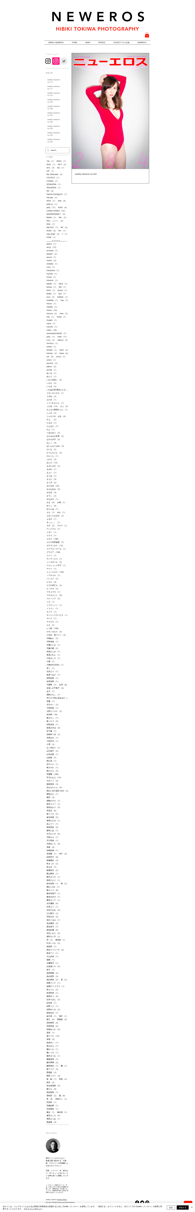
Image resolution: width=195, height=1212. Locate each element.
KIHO (63, 207)
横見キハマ (54, 900)
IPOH (51, 201)
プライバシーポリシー (33, 1208)
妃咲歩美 (53, 724)
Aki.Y (62, 164)
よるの (52, 519)
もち (51, 512)
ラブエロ (53, 622)
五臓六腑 (53, 648)
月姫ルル (53, 837)
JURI (62, 201)
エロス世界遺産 (56, 542)
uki (51, 356)
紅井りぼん (54, 999)
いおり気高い (55, 380)
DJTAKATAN (54, 184)
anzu (52, 247)
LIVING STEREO (56, 211)
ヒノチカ (53, 588)
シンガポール (55, 562)
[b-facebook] (137, 1202)
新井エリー (54, 804)
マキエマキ (54, 592)
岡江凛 (52, 761)
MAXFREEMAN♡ (56, 214)
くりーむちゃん (56, 403)
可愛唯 (52, 684)
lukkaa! (63, 297)
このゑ (53, 406)
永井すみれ (54, 910)
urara (52, 360)
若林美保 (53, 1026)
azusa (52, 257)
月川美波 (53, 840)
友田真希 (53, 681)
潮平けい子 (54, 936)
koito (51, 290)
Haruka (52, 197)
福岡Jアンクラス (56, 986)
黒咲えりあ (54, 1119)
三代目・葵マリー (57, 635)
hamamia (53, 270)
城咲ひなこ (54, 694)
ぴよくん (53, 456)
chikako (53, 264)
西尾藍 (52, 1072)
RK (64, 227)
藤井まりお (54, 1056)
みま (51, 502)
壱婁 (51, 701)
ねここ (52, 443)
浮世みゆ (53, 916)
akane (52, 244)
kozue (63, 290)
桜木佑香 (53, 883)
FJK (51, 191)
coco (51, 267)
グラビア (54, 552)
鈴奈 (51, 1082)
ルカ (51, 625)
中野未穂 (53, 641)
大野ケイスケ (55, 711)
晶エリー (53, 824)
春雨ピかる (54, 820)
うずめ (52, 396)
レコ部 (53, 628)
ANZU (62, 161)
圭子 (51, 691)
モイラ (52, 612)
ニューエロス (56, 572)
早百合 (52, 810)
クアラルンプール (57, 549)
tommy (52, 353)
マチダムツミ (55, 595)
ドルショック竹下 (57, 565)
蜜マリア (53, 1069)
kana (63, 283)
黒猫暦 (52, 1122)
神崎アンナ (54, 983)
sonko (52, 346)
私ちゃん (53, 989)
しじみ (52, 413)
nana (51, 323)
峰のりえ (53, 771)
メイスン (53, 608)
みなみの (53, 499)
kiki (63, 287)
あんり (52, 376)
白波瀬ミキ (54, 966)
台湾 (63, 684)
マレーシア (54, 598)
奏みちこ (53, 718)
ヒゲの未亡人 (55, 585)
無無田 (52, 946)
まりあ (52, 476)
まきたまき (54, 466)
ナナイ (52, 568)
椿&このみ (54, 887)
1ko (51, 161)
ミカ (51, 602)
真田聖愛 (53, 973)
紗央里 (52, 1003)
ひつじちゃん (55, 453)
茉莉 (51, 1032)
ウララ (52, 535)
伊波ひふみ (54, 651)
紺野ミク (53, 1006)
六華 (51, 661)
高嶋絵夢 (53, 1105)
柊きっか (53, 863)
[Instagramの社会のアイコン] (56, 61)
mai (64, 300)
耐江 (51, 1019)
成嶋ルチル (54, 800)
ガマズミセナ (55, 545)
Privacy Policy (62, 1199)
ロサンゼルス (55, 631)
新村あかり (54, 807)
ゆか (61, 512)
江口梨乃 (53, 913)
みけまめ (53, 486)
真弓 (51, 969)
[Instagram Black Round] (147, 1202)
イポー (52, 532)
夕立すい (53, 704)
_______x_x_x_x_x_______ (58, 240)
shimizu (53, 343)
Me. (63, 217)
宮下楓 (52, 731)
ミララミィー (55, 605)
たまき (52, 423)
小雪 (51, 744)
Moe (51, 224)
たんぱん (53, 426)
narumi (52, 327)
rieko (62, 337)
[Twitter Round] (142, 1202)
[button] (147, 35)
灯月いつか (54, 943)
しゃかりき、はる (57, 416)
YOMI (52, 237)
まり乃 (52, 482)
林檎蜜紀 (53, 860)
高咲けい (61, 1099)
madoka (53, 300)
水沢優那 (53, 903)
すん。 (52, 419)
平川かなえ (54, 777)
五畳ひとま (54, 645)
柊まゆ (52, 867)
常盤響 (53, 774)
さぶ (64, 406)
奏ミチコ (53, 721)
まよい (52, 472)
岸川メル (53, 764)
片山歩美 (53, 956)
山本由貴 (53, 754)
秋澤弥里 (53, 993)
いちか (52, 383)
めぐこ (52, 506)
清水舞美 (53, 923)
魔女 (51, 1112)
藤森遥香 (53, 1059)
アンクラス (54, 529)
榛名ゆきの (54, 897)
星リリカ (53, 814)
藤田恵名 (53, 1066)
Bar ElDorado (55, 174)
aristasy (53, 250)
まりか (52, 479)
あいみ (52, 373)
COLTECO (53, 177)
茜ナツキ (53, 1036)
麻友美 (62, 1112)
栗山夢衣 (53, 873)
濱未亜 (60, 940)
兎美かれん (54, 655)
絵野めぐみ (54, 1009)
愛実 (51, 797)
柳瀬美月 (53, 870)
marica (52, 313)
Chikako (53, 181)
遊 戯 (52, 1079)
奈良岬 (53, 714)
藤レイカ (53, 1052)
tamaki (52, 350)
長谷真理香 (54, 1085)
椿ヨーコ (53, 890)
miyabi (52, 320)
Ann (51, 167)
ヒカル (52, 582)
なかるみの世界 (56, 436)
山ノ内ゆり (54, 747)
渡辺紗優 (53, 930)
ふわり (52, 459)
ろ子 (51, 525)
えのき (52, 399)
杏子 (63, 853)
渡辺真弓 (53, 926)
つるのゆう (54, 433)
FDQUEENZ (54, 187)
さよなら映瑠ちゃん (58, 409)
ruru (51, 340)
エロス (53, 539)
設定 (171, 1207)
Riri (62, 230)
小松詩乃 (53, 741)
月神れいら (54, 844)
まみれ (52, 469)
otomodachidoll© (57, 333)
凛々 (51, 668)
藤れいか (53, 1049)
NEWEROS (100, 17)
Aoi (61, 167)
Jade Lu (52, 204)
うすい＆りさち (56, 393)
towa (64, 353)
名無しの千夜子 (56, 688)
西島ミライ (54, 1076)
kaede (52, 283)
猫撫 (51, 960)
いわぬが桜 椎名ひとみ (58, 390)
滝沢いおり (54, 933)
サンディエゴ (55, 559)
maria (52, 310)
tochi (64, 350)
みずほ (52, 492)
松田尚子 (53, 857)
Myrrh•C (53, 227)
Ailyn (51, 164)
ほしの (53, 462)
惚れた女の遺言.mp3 (58, 791)
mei (51, 317)
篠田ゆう (53, 996)
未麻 (51, 847)
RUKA (52, 230)
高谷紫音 (53, 1109)
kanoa (52, 287)
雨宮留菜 (53, 1092)
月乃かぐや (54, 834)
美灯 (63, 1016)
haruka (52, 274)
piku (51, 337)
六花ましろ (54, 658)
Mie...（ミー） (55, 221)
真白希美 (53, 979)
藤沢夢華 (53, 1062)
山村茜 (52, 757)
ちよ (51, 429)
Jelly (52, 207)
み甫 (61, 502)
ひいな (52, 449)
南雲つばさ (54, 675)
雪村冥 (52, 1095)
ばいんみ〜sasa (56, 446)
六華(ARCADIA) (55, 665)
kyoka (52, 293)
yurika (52, 370)
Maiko (52, 217)
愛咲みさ (53, 794)
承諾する (182, 1207)
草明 (51, 1039)
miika (62, 317)
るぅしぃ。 (54, 522)
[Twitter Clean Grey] (64, 61)
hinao (52, 277)
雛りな (52, 1089)
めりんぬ (53, 509)
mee (64, 313)
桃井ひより (54, 880)
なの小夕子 (54, 439)
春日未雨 (53, 817)
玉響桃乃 (53, 963)
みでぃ (52, 496)
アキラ (62, 525)
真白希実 (53, 976)
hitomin (53, 280)
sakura (63, 340)
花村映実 (53, 1023)
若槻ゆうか (54, 1029)
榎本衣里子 (54, 893)
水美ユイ (53, 907)
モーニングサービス (58, 615)
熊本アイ (53, 953)
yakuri (52, 366)
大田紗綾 (53, 708)
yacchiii (53, 363)
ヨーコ (52, 618)
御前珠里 (53, 784)
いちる (52, 386)
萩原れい (53, 1042)
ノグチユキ (54, 575)
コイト (52, 555)
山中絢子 (53, 751)
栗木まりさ (54, 877)
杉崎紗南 (53, 850)
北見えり (53, 671)
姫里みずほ (54, 728)
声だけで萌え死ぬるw (58, 698)
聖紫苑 (62, 1019)
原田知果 (53, 678)
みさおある (54, 489)
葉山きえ (53, 1046)
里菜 (63, 1079)
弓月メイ (53, 781)
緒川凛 (52, 1016)
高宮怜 (52, 1102)
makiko (52, 307)
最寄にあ (53, 830)
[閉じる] (191, 1207)
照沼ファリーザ (56, 950)
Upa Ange (53, 234)
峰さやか (53, 767)
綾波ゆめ (53, 1013)
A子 (51, 171)
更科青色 (53, 827)
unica (61, 356)
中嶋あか (53, 638)
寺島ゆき (53, 738)
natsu (52, 330)
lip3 (62, 293)
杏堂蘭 (52, 853)
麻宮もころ (54, 1115)
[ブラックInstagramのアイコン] (48, 61)
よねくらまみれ (56, 515)
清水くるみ (54, 920)
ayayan (52, 254)
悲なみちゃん (55, 787)
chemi (52, 260)
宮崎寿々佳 (54, 734)
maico (52, 303)
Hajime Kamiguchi (57, 194)
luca (51, 297)
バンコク (53, 578)
